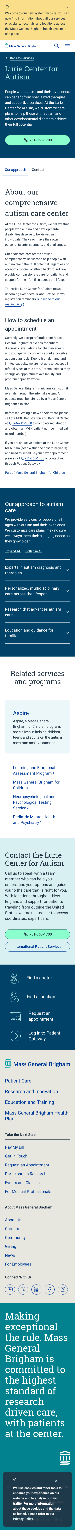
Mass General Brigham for (36, 785)
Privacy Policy (23, 1519)
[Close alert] (67, 8)
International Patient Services (37, 946)
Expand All (13, 551)
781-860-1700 (40, 140)
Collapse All (33, 551)
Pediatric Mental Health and (34, 819)
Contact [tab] (38, 170)
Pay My (14, 1147)
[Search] (56, 46)
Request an (27, 1165)
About (13, 1219)
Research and (31, 1091)
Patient (18, 1081)
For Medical (28, 1191)
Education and (29, 1102)
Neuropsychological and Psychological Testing (34, 802)
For (18, 1264)
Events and (22, 1182)
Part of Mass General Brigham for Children (35, 473)
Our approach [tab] (15, 170)
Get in (16, 1156)
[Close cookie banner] (56, 1481)
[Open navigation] (67, 46)
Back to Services (22, 58)
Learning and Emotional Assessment (34, 770)
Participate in (25, 1173)
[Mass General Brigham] (22, 45)
